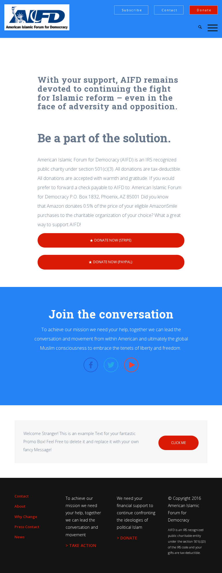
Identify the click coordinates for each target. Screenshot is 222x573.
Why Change (25, 516)
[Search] (197, 27)
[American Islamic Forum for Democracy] (36, 17)
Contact (169, 10)
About (19, 506)
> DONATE (127, 538)
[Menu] (210, 27)
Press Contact (26, 526)
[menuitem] (197, 27)
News (19, 536)
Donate (204, 10)
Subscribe (132, 10)
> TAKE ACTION (81, 545)
